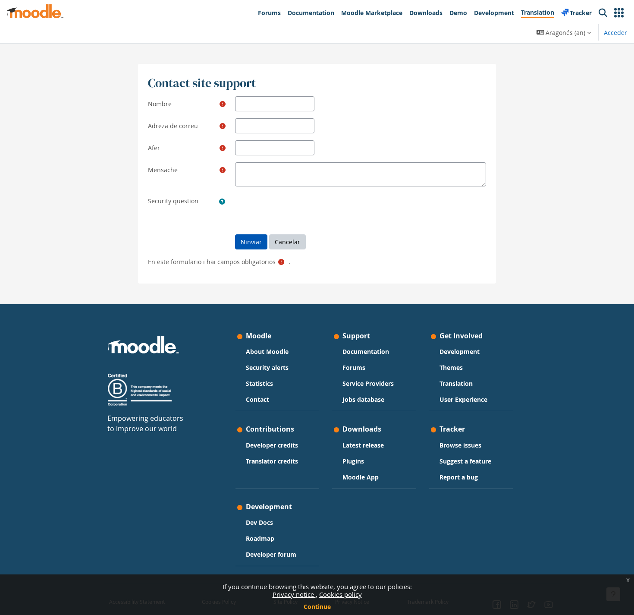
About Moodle (267, 351)
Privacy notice (294, 594)
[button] (619, 13)
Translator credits (272, 461)
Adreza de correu (173, 126)
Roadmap (260, 538)
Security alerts (267, 367)
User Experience (463, 399)
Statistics (259, 383)
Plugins (353, 461)
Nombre (160, 104)
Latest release (363, 445)
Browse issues (460, 445)
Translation (456, 383)
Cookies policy (340, 594)
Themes (451, 367)
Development (459, 351)
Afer (154, 148)
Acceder (615, 32)
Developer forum (271, 554)
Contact (257, 399)
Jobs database (363, 399)
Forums (353, 367)
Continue (317, 606)
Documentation (365, 351)
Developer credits (272, 445)
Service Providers (368, 383)
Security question (173, 201)
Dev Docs (259, 522)
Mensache (163, 170)
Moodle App (360, 477)
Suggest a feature (465, 461)
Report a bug (458, 477)
